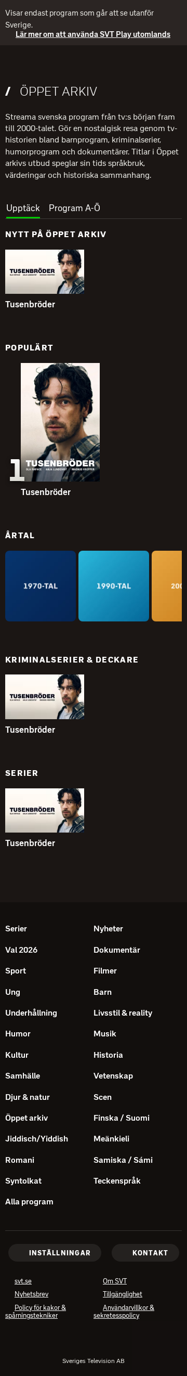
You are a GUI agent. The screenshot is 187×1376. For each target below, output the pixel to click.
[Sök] (169, 64)
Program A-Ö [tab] (74, 208)
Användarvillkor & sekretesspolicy (131, 1313)
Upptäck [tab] (23, 208)
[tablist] (93, 205)
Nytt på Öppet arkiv (56, 234)
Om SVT (115, 1282)
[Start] (93, 63)
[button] (44, 272)
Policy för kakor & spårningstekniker (46, 1313)
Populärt (29, 348)
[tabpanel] (93, 542)
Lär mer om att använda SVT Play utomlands (87, 34)
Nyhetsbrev (31, 1295)
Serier (22, 773)
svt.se (23, 1282)
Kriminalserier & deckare (72, 660)
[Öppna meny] (12, 64)
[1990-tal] (113, 586)
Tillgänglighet (122, 1295)
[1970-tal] (40, 586)
